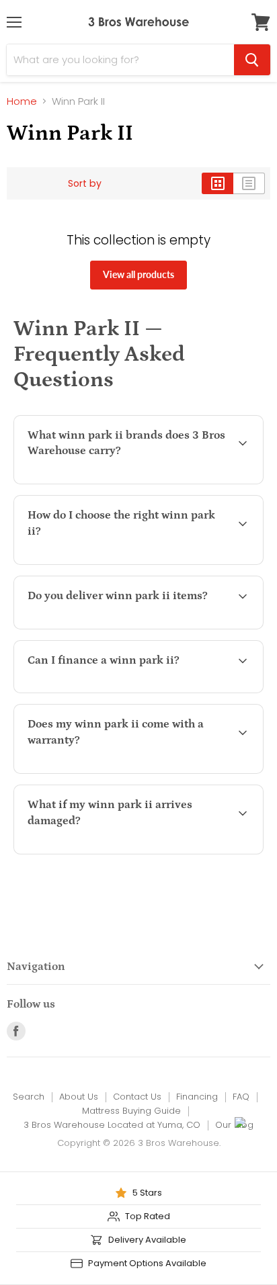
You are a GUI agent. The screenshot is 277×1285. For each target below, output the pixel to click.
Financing (197, 1096)
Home (22, 101)
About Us (78, 1096)
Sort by (85, 183)
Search (28, 1096)
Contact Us (137, 1096)
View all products (138, 274)
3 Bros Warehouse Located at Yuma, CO (112, 1124)
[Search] (252, 59)
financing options (132, 690)
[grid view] (217, 183)
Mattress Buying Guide (131, 1110)
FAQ (241, 1096)
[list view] (249, 183)
